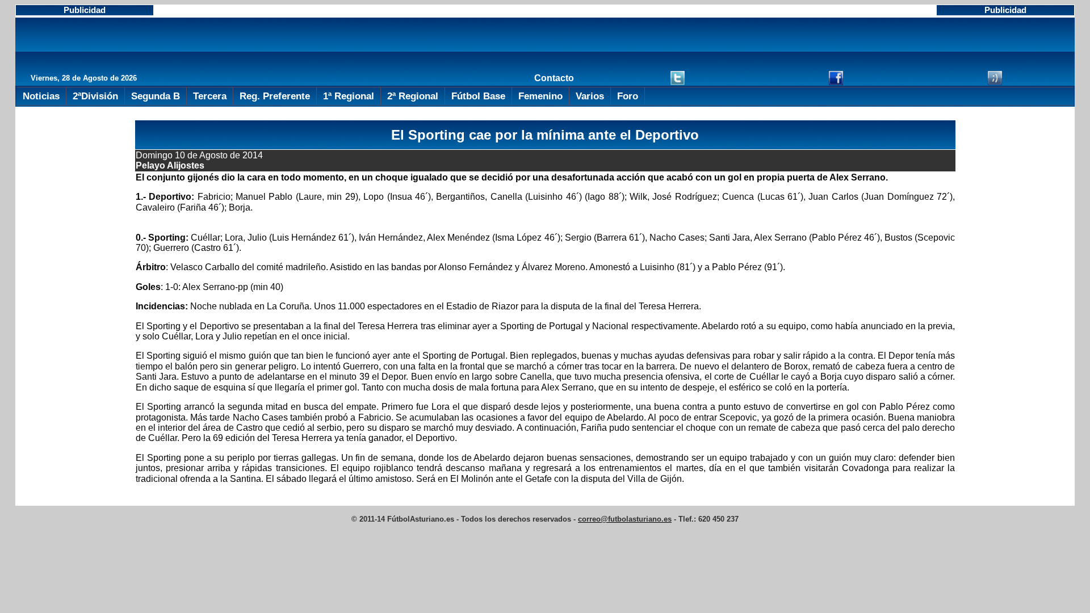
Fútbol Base (478, 96)
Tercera (210, 96)
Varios (590, 96)
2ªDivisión (95, 96)
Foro (627, 96)
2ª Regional (412, 96)
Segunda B (155, 96)
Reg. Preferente (275, 96)
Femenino (540, 96)
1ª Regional (348, 96)
